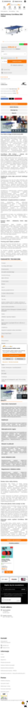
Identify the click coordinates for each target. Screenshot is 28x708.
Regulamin (5, 361)
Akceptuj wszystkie (14, 355)
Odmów (8, 359)
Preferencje (20, 359)
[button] (2, 30)
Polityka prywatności (13, 361)
